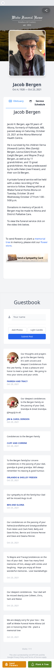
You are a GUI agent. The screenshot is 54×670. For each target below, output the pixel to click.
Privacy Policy (19, 657)
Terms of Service (35, 657)
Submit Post (27, 336)
